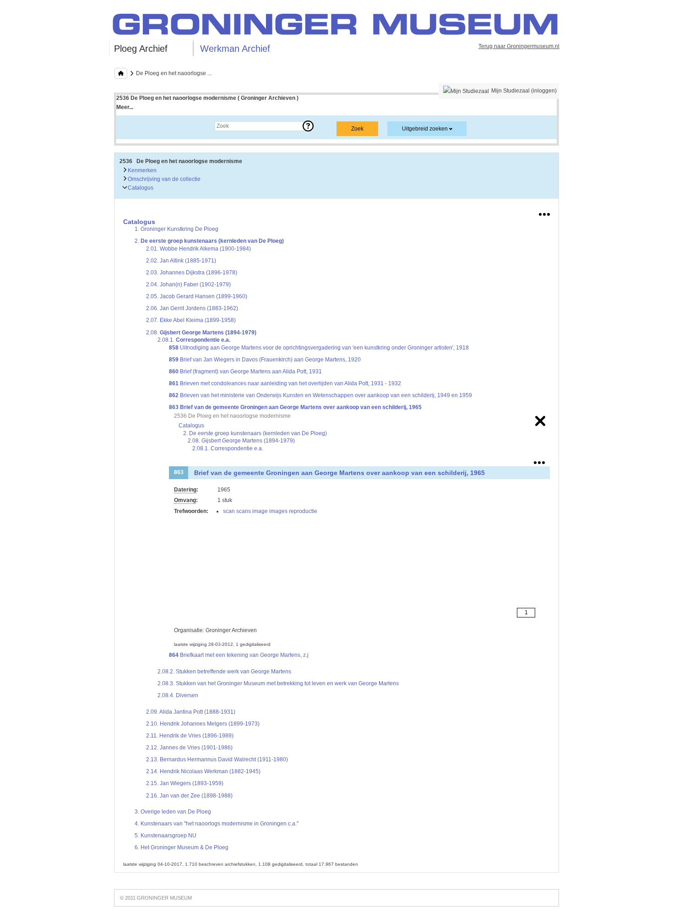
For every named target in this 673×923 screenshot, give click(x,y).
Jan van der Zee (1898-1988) (189, 795)
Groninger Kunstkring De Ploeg (176, 229)
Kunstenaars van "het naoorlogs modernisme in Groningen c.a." (217, 823)
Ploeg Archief (141, 49)
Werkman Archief (235, 49)
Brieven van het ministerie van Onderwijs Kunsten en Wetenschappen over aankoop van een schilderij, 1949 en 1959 (320, 395)
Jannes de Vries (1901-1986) (189, 747)
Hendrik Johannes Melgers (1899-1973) (203, 724)
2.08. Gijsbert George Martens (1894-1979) (241, 440)
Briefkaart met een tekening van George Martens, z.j (239, 655)
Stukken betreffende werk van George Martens (224, 671)
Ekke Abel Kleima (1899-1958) (191, 320)
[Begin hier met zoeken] (120, 73)
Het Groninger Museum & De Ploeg (181, 847)
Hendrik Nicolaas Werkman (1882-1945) (203, 771)
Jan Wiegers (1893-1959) (184, 783)
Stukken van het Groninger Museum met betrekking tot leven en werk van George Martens (278, 683)
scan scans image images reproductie (270, 511)
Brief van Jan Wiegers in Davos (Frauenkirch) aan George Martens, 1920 (265, 359)
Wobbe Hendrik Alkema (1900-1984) (198, 249)
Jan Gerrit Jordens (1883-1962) (192, 308)
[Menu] (544, 212)
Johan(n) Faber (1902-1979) (188, 284)
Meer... (124, 107)
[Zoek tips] (308, 125)
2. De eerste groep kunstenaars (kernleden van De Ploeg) (255, 433)
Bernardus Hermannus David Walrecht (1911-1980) (217, 759)
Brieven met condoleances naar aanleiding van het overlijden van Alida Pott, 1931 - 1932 (285, 383)
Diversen (177, 695)
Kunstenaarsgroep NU (165, 835)
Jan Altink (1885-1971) (181, 260)
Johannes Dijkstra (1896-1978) (191, 272)
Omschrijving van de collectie (163, 179)
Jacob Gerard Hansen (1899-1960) (196, 296)
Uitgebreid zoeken (425, 129)
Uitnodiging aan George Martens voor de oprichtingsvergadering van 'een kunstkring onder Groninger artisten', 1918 (319, 347)
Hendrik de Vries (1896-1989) (189, 735)
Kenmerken (141, 170)
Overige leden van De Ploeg (173, 811)
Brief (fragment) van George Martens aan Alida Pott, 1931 (245, 371)
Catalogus (139, 188)
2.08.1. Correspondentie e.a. (227, 448)
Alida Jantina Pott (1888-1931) (190, 712)
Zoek (131, 126)
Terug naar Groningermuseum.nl (518, 46)
